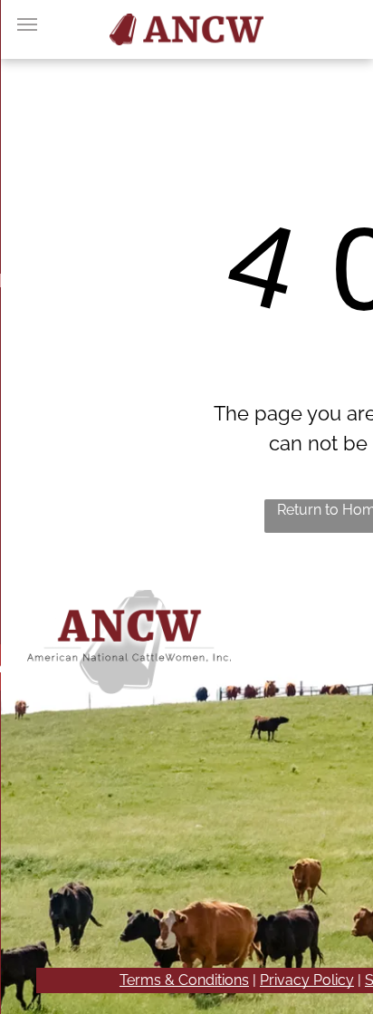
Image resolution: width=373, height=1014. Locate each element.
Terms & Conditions (184, 980)
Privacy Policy (307, 980)
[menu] (27, 24)
